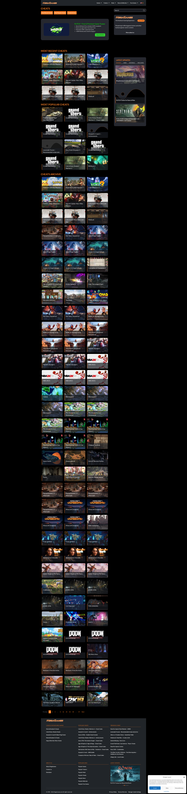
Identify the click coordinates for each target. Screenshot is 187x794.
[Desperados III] (74, 457)
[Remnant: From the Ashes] (52, 667)
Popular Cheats (82, 775)
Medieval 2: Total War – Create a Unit (120, 737)
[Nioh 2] (97, 618)
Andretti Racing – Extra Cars (117, 740)
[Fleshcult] (97, 93)
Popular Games (82, 766)
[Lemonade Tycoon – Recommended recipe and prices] (52, 146)
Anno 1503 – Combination (117, 749)
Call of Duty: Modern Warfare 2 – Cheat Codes (90, 729)
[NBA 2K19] (74, 699)
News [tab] (125, 62)
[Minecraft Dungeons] (74, 506)
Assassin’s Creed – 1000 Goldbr (86, 752)
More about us (130, 32)
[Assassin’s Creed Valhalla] (97, 248)
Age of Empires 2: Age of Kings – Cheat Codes (90, 743)
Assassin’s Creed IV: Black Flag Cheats (56, 734)
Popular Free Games (83, 784)
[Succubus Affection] (52, 296)
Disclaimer (49, 772)
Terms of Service (122, 792)
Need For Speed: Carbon (116, 746)
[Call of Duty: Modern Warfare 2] (74, 162)
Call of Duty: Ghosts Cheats (53, 732)
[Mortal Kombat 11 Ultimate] (52, 232)
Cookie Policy (166, 791)
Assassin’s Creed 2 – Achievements (87, 732)
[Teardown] (74, 296)
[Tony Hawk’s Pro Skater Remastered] (97, 329)
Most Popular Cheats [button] (60, 12)
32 (69, 712)
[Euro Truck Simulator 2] (74, 146)
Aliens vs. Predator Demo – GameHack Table (122, 734)
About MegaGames (51, 766)
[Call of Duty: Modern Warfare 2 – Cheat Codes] (97, 114)
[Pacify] (52, 473)
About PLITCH (100, 35)
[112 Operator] (74, 602)
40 (73, 712)
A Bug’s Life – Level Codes (117, 757)
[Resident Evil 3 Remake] (52, 554)
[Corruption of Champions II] (97, 264)
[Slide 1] (123, 785)
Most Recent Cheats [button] (47, 12)
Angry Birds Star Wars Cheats (54, 740)
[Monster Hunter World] (97, 473)
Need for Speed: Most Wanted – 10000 (120, 729)
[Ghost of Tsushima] (97, 441)
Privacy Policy (113, 792)
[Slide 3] (125, 785)
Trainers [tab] (118, 62)
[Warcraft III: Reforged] (74, 683)
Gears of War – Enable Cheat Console (88, 734)
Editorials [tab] (132, 62)
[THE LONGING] (97, 602)
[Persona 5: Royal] (74, 618)
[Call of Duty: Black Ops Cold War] (97, 76)
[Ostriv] (52, 618)
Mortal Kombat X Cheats (52, 729)
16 (63, 712)
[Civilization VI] (52, 586)
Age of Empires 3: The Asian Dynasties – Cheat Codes (92, 746)
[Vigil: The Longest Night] (97, 280)
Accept (155, 788)
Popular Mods (82, 772)
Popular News (82, 778)
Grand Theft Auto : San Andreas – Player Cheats (122, 743)
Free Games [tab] (141, 62)
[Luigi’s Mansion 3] (97, 60)
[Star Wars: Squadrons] (74, 232)
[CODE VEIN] (74, 586)
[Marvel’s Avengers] (97, 345)
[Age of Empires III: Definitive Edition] (52, 280)
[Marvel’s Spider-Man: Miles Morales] (74, 76)
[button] (184, 777)
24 (66, 712)
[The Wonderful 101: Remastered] (74, 409)
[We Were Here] (97, 650)
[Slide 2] (124, 785)
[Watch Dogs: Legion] (97, 232)
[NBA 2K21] (97, 361)
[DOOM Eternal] (74, 634)
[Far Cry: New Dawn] (97, 699)
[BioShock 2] (97, 162)
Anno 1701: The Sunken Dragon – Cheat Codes (90, 740)
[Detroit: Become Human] (97, 457)
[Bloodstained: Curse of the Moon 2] (74, 425)
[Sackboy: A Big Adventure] (52, 76)
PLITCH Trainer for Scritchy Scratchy (121, 783)
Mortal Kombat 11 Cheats (52, 737)
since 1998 (141, 20)
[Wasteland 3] (74, 393)
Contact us (49, 769)
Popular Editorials (83, 781)
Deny (167, 788)
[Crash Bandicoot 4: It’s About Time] (97, 296)
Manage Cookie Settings (134, 792)
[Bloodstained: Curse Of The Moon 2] (74, 441)
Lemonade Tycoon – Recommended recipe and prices (124, 732)
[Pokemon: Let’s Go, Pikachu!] (52, 60)
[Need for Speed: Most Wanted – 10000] (52, 114)
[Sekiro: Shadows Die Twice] (52, 570)
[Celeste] (52, 393)
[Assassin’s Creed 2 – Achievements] (97, 130)
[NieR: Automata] (97, 522)
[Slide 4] (126, 785)
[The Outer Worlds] (97, 667)
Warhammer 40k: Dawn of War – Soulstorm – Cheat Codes (93, 749)
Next (83, 712)
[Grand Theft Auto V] (74, 114)
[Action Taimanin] (74, 280)
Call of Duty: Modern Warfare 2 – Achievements (90, 737)
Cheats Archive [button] (72, 12)
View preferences (179, 788)
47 (79, 712)
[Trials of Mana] (52, 538)
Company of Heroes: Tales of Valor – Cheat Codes (91, 755)
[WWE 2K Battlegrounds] (97, 312)
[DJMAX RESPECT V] (97, 683)
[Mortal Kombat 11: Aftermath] (52, 490)
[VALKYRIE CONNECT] (74, 473)
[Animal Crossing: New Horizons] (52, 634)
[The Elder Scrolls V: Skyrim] (52, 699)
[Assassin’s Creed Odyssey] (74, 60)
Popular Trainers (82, 769)
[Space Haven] (52, 457)
